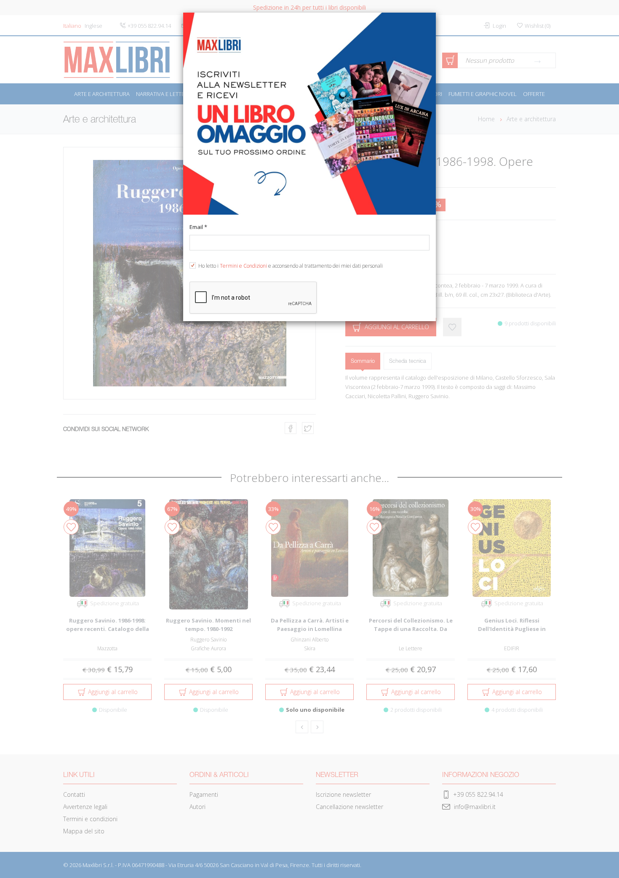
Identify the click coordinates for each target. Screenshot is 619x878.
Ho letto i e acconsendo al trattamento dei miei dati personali (290, 265)
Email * (198, 227)
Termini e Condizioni (243, 265)
